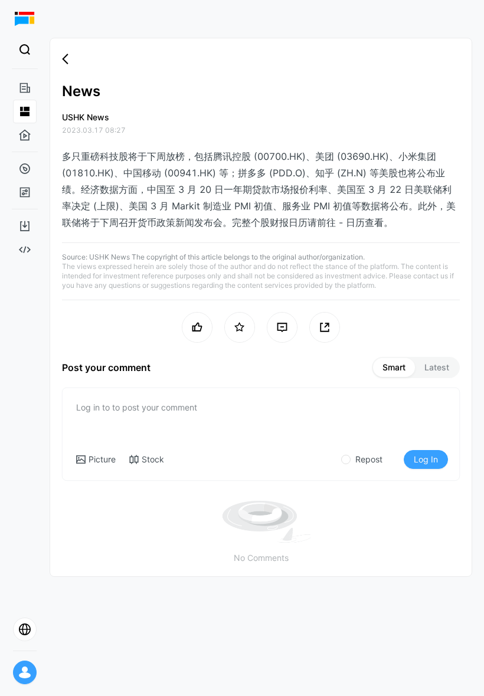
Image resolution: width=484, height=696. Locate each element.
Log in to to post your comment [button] (136, 407)
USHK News (109, 256)
